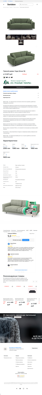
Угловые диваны (19, 362)
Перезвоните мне (20, 87)
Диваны (11, 7)
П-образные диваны (20, 364)
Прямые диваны (16, 7)
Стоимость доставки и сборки (9, 93)
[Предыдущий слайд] (33, 281)
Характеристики (6, 97)
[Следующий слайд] (36, 281)
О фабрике (30, 357)
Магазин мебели (6, 7)
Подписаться (35, 348)
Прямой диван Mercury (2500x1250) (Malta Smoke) (32, 300)
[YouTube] (20, 388)
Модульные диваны (20, 357)
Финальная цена (6, 95)
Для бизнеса (30, 368)
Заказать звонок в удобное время (10, 91)
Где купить (30, 362)
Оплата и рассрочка (32, 360)
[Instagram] (23, 388)
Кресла (17, 366)
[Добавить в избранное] (12, 286)
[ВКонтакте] (27, 388)
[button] (5, 1)
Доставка (30, 364)
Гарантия (30, 366)
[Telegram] (17, 388)
